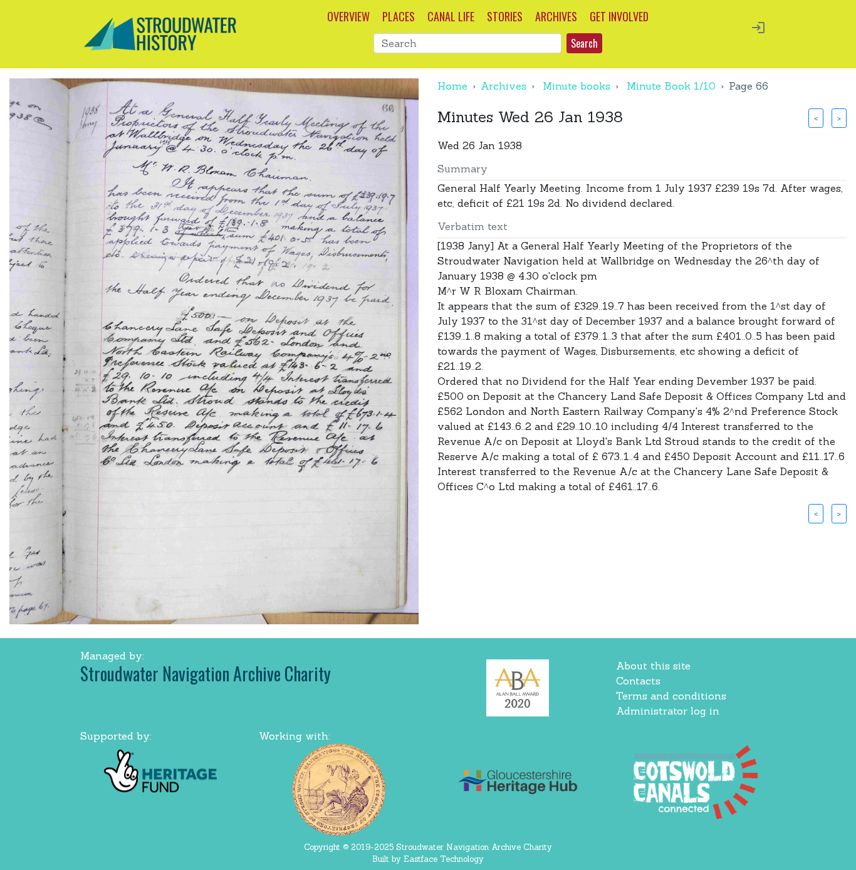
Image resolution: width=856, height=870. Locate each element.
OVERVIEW (348, 16)
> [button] (839, 117)
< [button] (816, 117)
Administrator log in (667, 711)
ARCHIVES (556, 16)
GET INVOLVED (619, 16)
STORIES (505, 16)
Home (452, 86)
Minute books (576, 86)
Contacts (638, 680)
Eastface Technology (444, 859)
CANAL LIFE (450, 16)
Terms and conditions (671, 695)
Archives (503, 86)
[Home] (160, 32)
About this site (653, 665)
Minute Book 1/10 (671, 86)
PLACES (398, 16)
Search (584, 43)
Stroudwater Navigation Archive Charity (205, 673)
